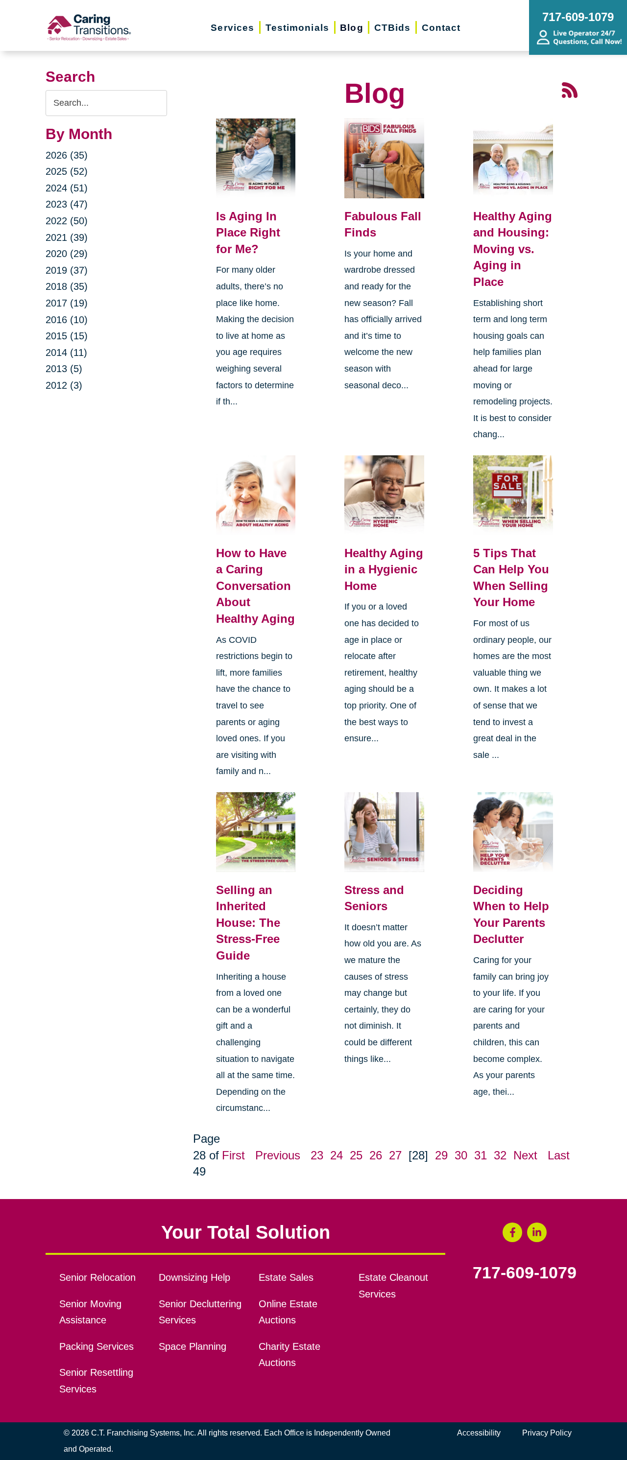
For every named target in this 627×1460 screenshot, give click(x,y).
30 (461, 1155)
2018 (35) (67, 286)
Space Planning (192, 1346)
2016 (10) (67, 319)
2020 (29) (67, 253)
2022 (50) (67, 220)
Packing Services (96, 1346)
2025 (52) (67, 171)
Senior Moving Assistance (90, 1312)
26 (375, 1155)
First (233, 1155)
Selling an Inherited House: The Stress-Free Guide (248, 922)
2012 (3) (64, 385)
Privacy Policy (547, 1433)
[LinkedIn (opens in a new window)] (537, 1232)
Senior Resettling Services (96, 1380)
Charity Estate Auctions (289, 1354)
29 (441, 1155)
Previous (277, 1155)
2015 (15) (67, 335)
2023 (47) (67, 204)
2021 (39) (67, 237)
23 (317, 1155)
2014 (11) (66, 352)
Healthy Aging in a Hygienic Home (383, 569)
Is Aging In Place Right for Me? (248, 233)
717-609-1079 (525, 1273)
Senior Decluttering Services (200, 1312)
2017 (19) (67, 303)
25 (356, 1155)
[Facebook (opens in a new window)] (512, 1232)
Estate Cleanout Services (393, 1285)
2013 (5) (64, 368)
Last (559, 1155)
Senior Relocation (97, 1277)
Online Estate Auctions (288, 1312)
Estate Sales (286, 1277)
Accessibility (479, 1433)
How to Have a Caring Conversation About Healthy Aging (255, 585)
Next (525, 1155)
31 (480, 1155)
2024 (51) (67, 188)
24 (336, 1155)
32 (500, 1155)
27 (395, 1155)
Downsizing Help (194, 1277)
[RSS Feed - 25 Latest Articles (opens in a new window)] (569, 89)
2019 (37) (67, 270)
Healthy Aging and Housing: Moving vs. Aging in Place (512, 249)
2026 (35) (67, 155)
